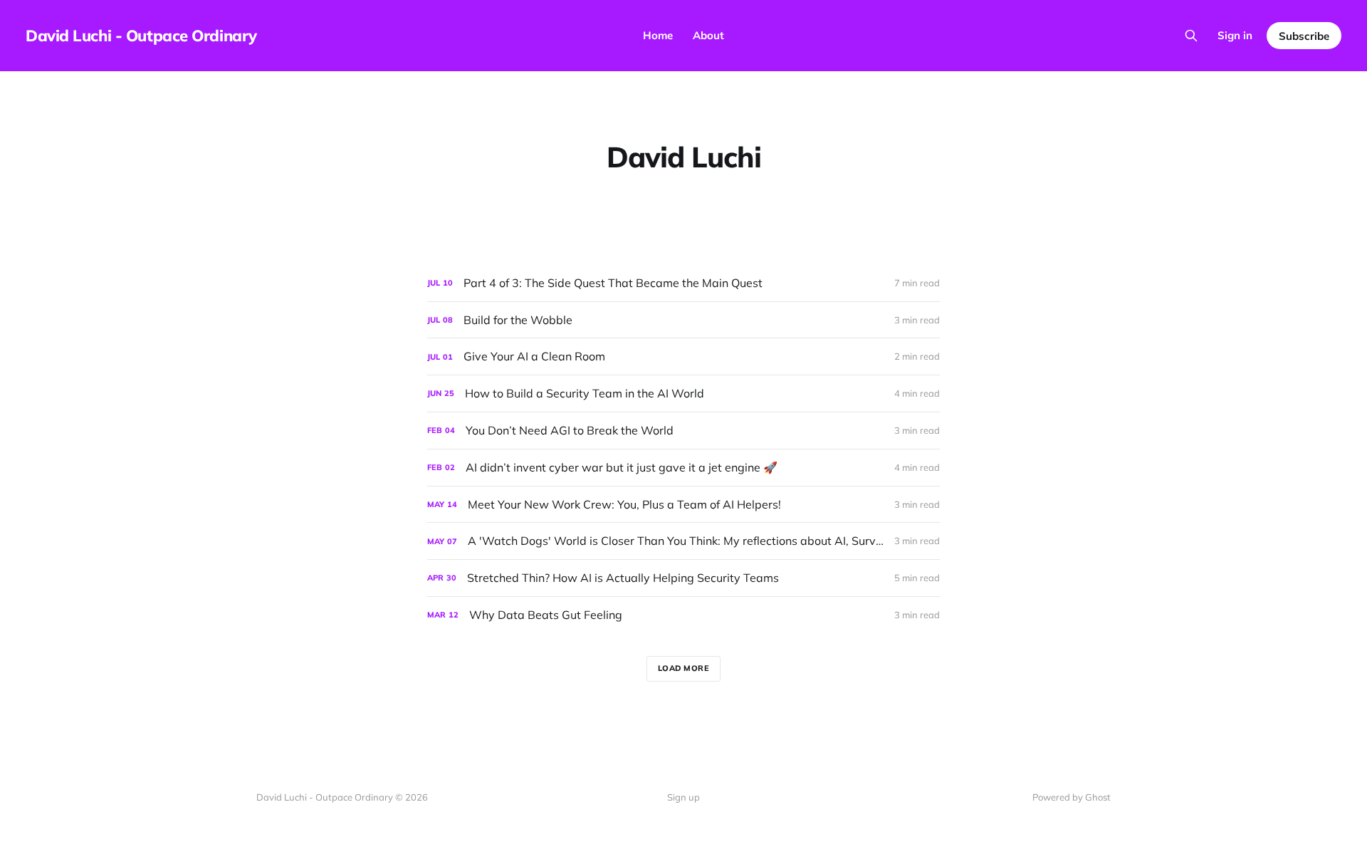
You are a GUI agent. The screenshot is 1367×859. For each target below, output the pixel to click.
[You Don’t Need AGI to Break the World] (683, 430)
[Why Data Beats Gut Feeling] (683, 615)
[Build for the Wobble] (683, 320)
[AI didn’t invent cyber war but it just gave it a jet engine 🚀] (683, 467)
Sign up (683, 797)
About (708, 35)
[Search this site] (1191, 35)
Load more (684, 668)
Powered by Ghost (1071, 797)
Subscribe (1304, 36)
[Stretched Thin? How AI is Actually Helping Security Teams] (683, 578)
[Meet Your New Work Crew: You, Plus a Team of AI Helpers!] (683, 504)
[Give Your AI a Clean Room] (683, 356)
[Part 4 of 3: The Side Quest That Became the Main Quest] (683, 283)
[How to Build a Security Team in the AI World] (683, 393)
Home (658, 35)
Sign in (1234, 35)
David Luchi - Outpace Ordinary (141, 35)
